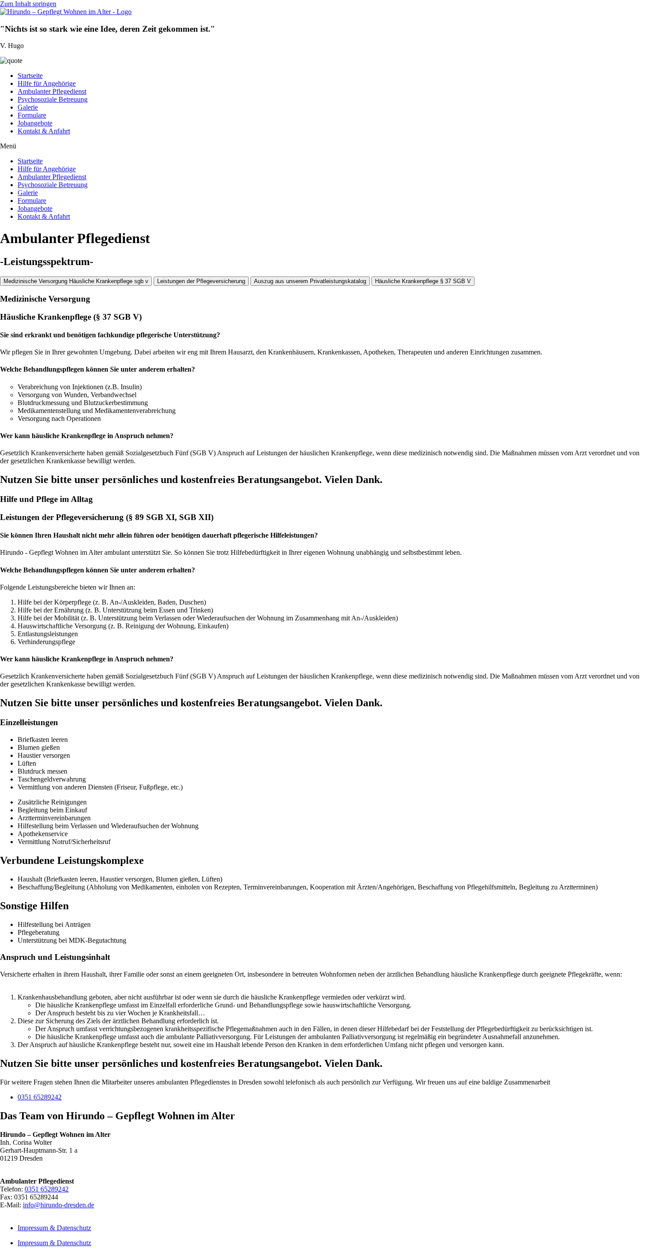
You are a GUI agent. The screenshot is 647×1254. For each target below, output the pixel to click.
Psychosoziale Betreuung (53, 99)
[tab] (76, 281)
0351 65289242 (40, 1097)
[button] (323, 146)
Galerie (28, 107)
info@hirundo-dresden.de (58, 1205)
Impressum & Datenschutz (54, 1228)
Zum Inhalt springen (28, 3)
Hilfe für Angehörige (47, 83)
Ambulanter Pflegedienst (52, 91)
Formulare (32, 115)
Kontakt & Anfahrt (44, 131)
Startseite (30, 75)
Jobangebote (35, 123)
